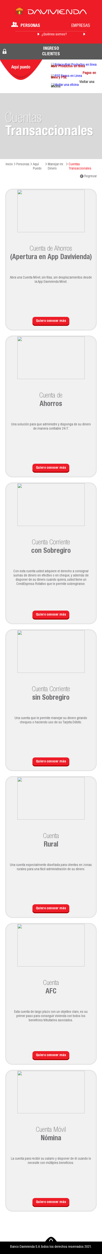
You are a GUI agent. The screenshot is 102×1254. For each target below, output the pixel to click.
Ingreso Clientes (51, 52)
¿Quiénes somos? (54, 34)
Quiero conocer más (51, 321)
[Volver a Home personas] (51, 12)
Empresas (80, 26)
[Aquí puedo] (21, 69)
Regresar (90, 176)
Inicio (9, 164)
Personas (30, 26)
